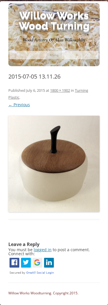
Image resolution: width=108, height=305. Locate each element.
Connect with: (21, 253)
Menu (54, 55)
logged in (43, 249)
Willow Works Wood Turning (54, 20)
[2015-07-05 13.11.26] (54, 164)
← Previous (19, 104)
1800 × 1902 (60, 90)
